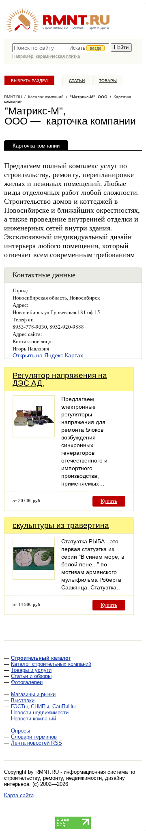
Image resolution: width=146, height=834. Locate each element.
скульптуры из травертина (61, 525)
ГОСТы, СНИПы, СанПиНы (43, 706)
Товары (108, 80)
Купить (109, 501)
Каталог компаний (46, 97)
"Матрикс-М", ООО (88, 97)
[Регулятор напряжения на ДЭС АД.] (33, 435)
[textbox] (60, 47)
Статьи (77, 80)
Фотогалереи (27, 682)
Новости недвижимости (40, 712)
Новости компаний (33, 719)
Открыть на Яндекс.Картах (48, 355)
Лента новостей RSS (36, 743)
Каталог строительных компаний (51, 664)
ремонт (79, 27)
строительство (55, 27)
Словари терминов (34, 737)
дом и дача (99, 27)
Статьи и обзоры (31, 676)
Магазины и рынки (33, 694)
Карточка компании (36, 146)
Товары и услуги (31, 670)
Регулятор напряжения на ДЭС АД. (60, 379)
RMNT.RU (13, 97)
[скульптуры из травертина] (33, 577)
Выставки (22, 700)
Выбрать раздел (29, 80)
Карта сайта (19, 795)
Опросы (20, 731)
